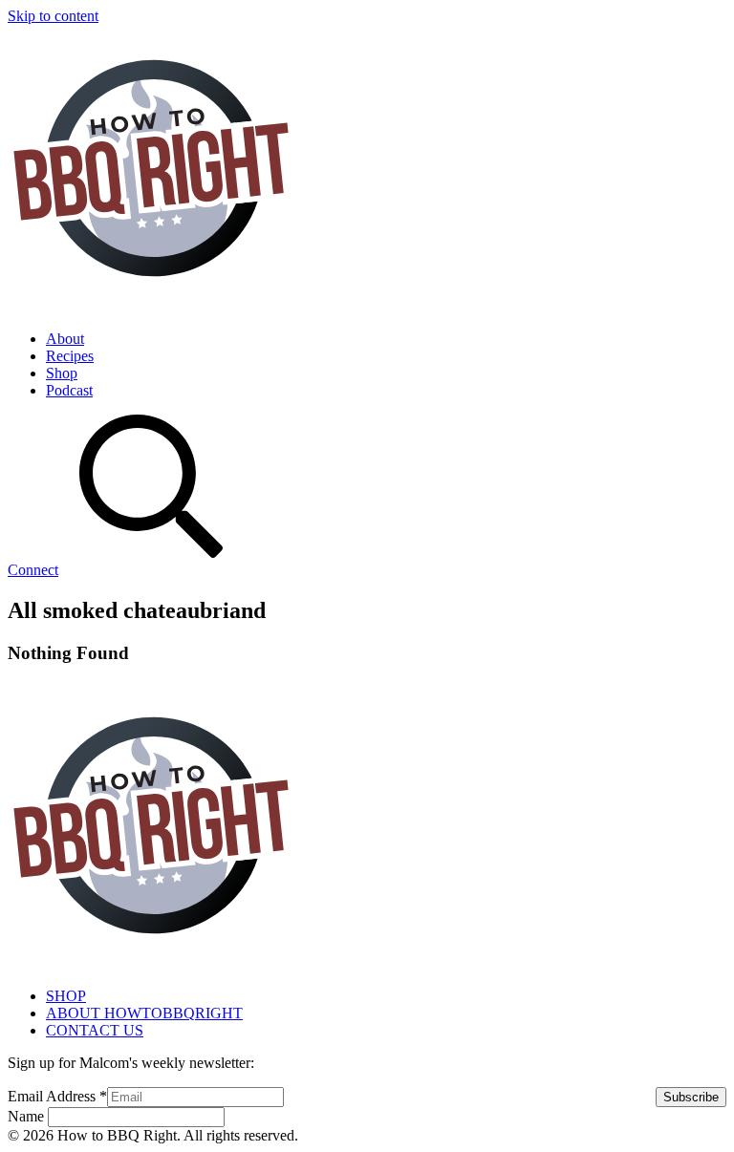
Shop (61, 373)
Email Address (57, 1096)
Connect (33, 570)
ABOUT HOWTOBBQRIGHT (144, 1013)
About (65, 339)
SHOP (66, 996)
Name (28, 1116)
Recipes (70, 356)
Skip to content (53, 16)
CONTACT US (94, 1030)
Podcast (69, 390)
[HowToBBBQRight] (151, 306)
